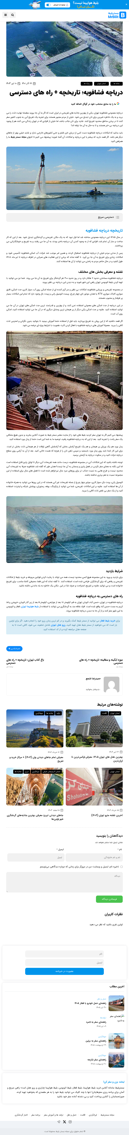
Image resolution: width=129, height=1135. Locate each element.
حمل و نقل (101, 999)
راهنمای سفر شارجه (96, 1060)
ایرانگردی (35, 771)
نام (120, 849)
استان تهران (101, 83)
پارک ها (86, 83)
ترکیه (58, 713)
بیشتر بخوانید (92, 689)
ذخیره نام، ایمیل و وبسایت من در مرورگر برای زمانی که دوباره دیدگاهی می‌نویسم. (79, 867)
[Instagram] (70, 1122)
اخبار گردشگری (21, 1115)
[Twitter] (64, 1122)
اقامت (104, 713)
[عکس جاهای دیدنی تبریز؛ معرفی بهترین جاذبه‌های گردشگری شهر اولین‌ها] (34, 787)
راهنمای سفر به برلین (96, 1041)
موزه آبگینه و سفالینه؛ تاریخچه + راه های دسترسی (101, 663)
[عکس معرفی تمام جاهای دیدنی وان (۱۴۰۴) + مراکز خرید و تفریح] (34, 728)
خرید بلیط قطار (107, 621)
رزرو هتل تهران (58, 625)
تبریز (27, 771)
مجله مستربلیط (107, 1115)
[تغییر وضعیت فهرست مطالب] (117, 217)
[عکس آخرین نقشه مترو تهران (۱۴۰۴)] (94, 787)
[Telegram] (59, 1122)
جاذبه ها (117, 83)
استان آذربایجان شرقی (51, 771)
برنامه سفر (35, 1115)
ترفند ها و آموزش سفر (53, 1115)
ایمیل (60, 849)
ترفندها (103, 1017)
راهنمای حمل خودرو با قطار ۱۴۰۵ (90, 1003)
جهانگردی (39, 713)
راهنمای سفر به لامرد (96, 1022)
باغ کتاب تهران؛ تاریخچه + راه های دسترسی (25, 663)
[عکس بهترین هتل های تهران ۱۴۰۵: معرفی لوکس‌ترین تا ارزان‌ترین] (94, 728)
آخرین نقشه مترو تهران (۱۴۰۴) (107, 815)
